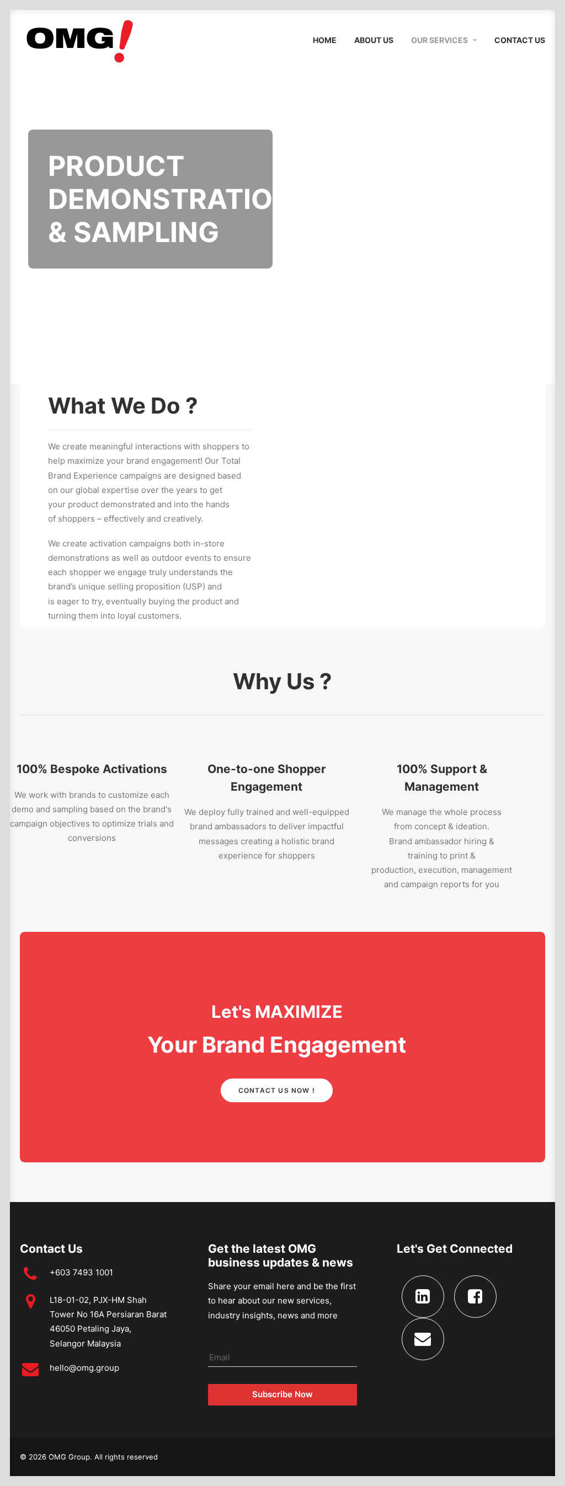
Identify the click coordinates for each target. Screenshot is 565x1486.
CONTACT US (519, 40)
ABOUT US (373, 40)
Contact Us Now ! (276, 1090)
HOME (325, 40)
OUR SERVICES (439, 40)
